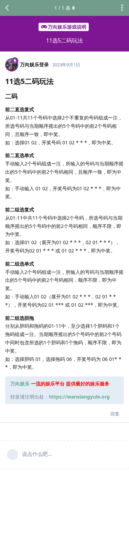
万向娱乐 (20, 383)
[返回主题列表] (7, 8)
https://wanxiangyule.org (79, 396)
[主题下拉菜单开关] (122, 8)
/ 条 (62, 7)
